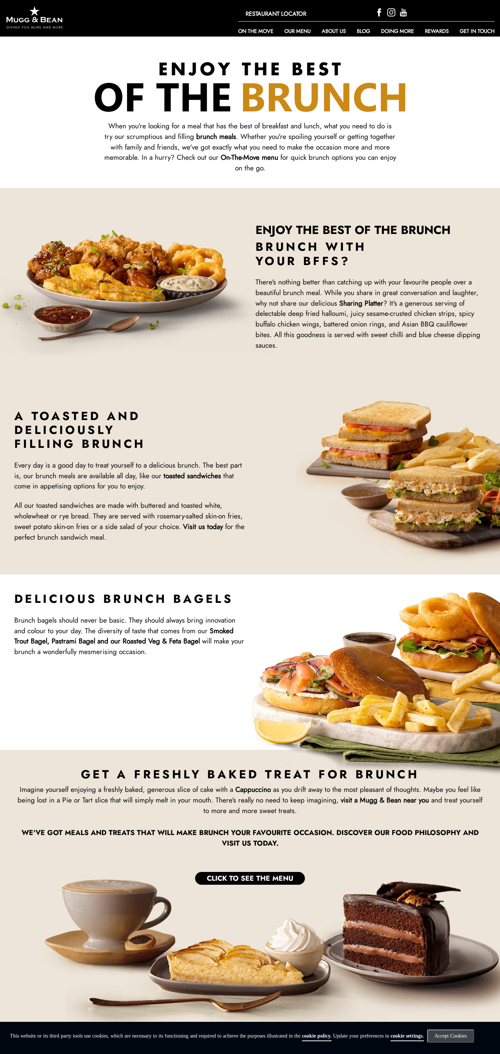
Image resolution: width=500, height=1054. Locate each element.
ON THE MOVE (255, 31)
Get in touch (477, 31)
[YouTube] (404, 11)
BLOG (363, 31)
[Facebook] (380, 11)
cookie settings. (407, 1036)
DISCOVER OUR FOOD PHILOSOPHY (398, 832)
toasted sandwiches (192, 476)
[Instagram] (392, 11)
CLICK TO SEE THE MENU (250, 878)
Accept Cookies (450, 1036)
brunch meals (216, 136)
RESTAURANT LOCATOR (276, 14)
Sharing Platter (361, 303)
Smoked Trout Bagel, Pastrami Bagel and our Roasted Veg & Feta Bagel (124, 636)
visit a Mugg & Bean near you (385, 800)
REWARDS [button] (437, 31)
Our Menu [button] (297, 31)
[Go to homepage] (78, 17)
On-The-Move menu (249, 157)
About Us (334, 31)
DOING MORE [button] (397, 31)
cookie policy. (317, 1036)
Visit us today (203, 526)
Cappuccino (253, 789)
